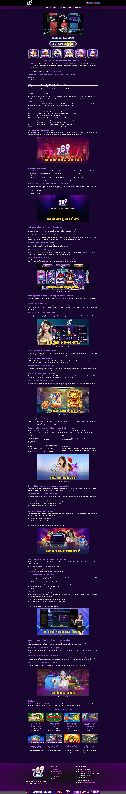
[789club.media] (32, 3)
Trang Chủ (48, 7)
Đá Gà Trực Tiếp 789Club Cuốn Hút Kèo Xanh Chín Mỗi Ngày (54, 746)
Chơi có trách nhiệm (57, 776)
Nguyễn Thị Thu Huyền (85, 771)
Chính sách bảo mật (57, 771)
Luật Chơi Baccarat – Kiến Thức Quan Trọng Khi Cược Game (89, 746)
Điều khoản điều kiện (57, 773)
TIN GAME (70, 7)
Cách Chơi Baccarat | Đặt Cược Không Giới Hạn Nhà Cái (54, 725)
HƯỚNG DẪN (78, 7)
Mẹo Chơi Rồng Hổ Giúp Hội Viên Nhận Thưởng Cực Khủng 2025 (72, 746)
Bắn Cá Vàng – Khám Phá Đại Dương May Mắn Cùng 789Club (72, 725)
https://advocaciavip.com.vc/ (56, 71)
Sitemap (54, 778)
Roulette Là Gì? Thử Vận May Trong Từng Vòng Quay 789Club (36, 725)
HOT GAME (55, 7)
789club (28, 780)
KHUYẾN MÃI (63, 7)
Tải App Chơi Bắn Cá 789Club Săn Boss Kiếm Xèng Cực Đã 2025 (90, 725)
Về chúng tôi (55, 769)
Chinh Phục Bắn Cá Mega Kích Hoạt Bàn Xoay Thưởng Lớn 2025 (36, 746)
